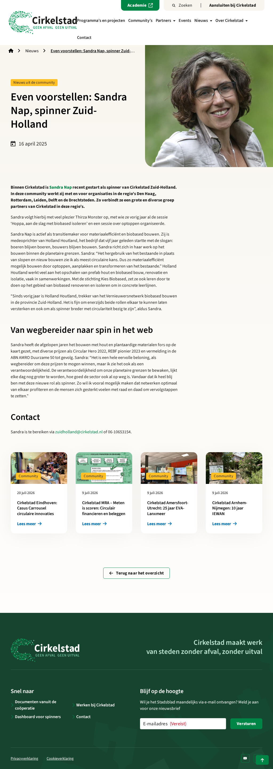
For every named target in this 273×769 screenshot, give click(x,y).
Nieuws (201, 20)
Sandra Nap (60, 187)
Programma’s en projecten (101, 20)
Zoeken (185, 5)
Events (185, 20)
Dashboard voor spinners (38, 717)
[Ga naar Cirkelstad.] (11, 51)
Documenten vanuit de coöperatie (35, 705)
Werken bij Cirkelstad (95, 705)
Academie (136, 5)
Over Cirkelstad (229, 20)
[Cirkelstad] (43, 22)
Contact (84, 38)
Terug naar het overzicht (139, 573)
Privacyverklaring (24, 758)
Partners (163, 20)
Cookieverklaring (60, 758)
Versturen (246, 724)
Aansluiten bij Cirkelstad (232, 5)
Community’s (140, 20)
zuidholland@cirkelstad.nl (79, 432)
